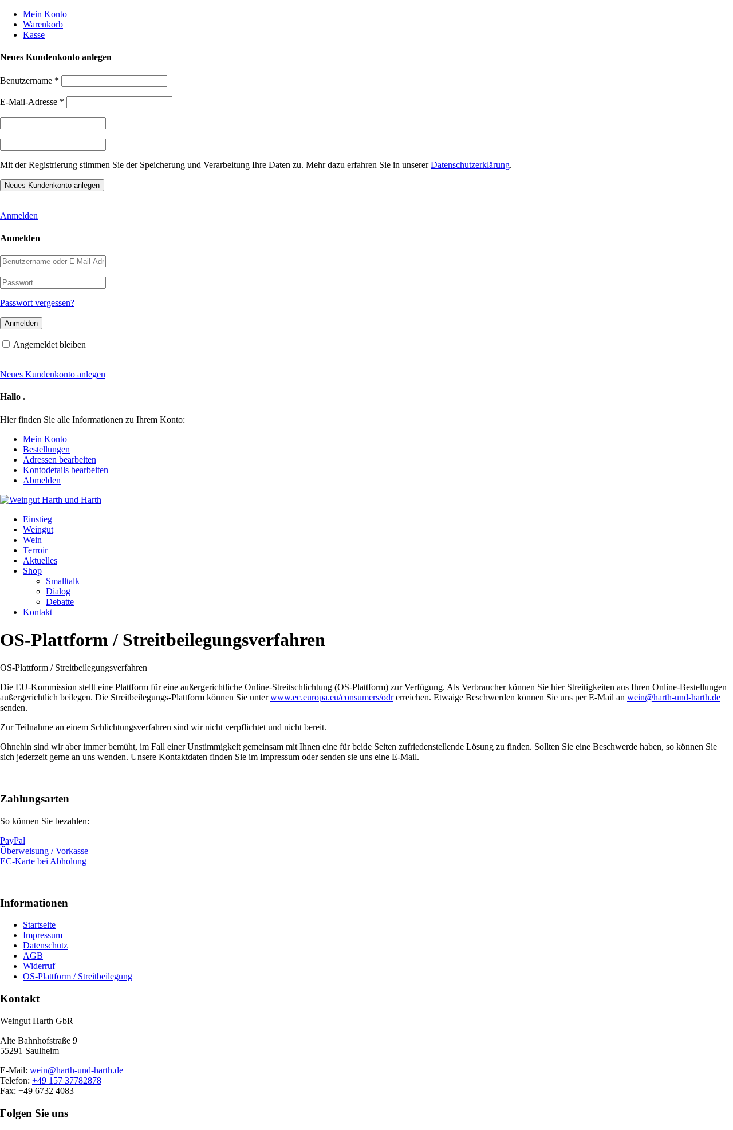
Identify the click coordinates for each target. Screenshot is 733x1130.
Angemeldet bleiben (49, 344)
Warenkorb (43, 24)
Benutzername (29, 80)
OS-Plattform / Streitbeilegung (77, 976)
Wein (32, 540)
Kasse (34, 35)
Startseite (39, 925)
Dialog (58, 591)
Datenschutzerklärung (470, 165)
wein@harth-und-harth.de (76, 1070)
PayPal (12, 840)
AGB (33, 955)
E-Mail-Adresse (32, 102)
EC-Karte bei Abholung (43, 861)
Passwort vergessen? (37, 303)
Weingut (38, 529)
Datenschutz (45, 945)
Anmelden (19, 216)
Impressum (42, 935)
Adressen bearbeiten (59, 459)
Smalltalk (63, 581)
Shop (32, 571)
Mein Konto (45, 14)
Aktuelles (40, 560)
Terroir (35, 550)
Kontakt (37, 612)
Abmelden (42, 480)
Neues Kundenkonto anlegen (52, 374)
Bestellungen (46, 449)
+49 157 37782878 (66, 1080)
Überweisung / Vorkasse (44, 851)
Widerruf (39, 966)
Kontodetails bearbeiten (65, 470)
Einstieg (37, 519)
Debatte (60, 602)
